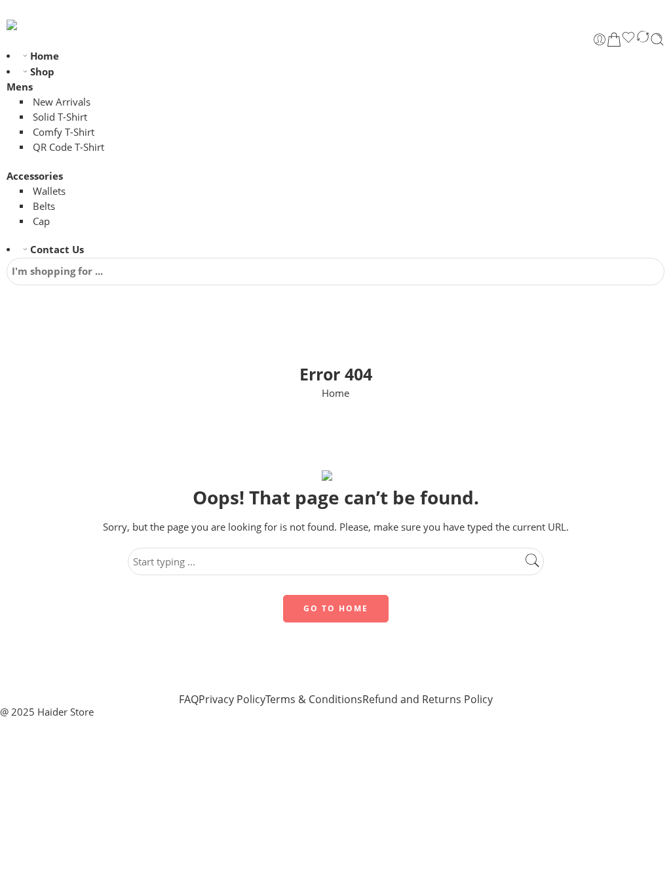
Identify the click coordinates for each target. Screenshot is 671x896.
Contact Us (57, 249)
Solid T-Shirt (60, 117)
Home (44, 56)
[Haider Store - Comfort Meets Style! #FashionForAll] (40, 25)
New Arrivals (61, 102)
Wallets (49, 191)
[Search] (657, 39)
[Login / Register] (599, 39)
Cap (41, 221)
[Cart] (614, 39)
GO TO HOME (335, 608)
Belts (44, 206)
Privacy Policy (232, 699)
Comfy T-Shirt (63, 132)
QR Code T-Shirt (68, 147)
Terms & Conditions (313, 699)
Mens (20, 87)
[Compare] (643, 39)
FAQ (189, 699)
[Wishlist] (628, 39)
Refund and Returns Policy (427, 699)
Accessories (35, 176)
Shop (42, 72)
